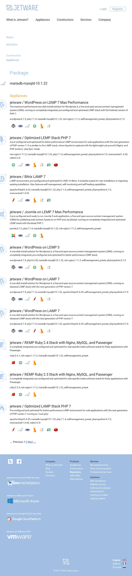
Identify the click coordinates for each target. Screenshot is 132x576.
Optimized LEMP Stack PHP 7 (47, 138)
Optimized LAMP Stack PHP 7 (47, 406)
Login (103, 9)
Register (117, 9)
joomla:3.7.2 (16, 228)
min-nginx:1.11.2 (71, 119)
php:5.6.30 (32, 260)
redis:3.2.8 (15, 158)
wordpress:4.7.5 (18, 119)
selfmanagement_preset (93, 119)
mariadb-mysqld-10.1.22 (28, 83)
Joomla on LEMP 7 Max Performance (53, 212)
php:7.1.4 (32, 119)
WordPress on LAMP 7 (42, 279)
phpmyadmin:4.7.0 (115, 119)
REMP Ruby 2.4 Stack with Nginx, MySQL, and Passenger (68, 343)
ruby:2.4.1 (15, 355)
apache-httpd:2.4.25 (20, 189)
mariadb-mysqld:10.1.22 (50, 119)
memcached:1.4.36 (117, 154)
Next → (32, 441)
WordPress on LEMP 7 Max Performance (56, 102)
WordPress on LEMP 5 (41, 247)
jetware (15, 102)
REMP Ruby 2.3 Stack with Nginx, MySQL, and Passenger (68, 374)
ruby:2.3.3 (15, 387)
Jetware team (72, 571)
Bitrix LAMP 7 (34, 177)
